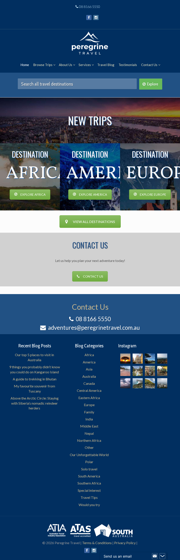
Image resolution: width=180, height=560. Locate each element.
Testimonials (128, 65)
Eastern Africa (89, 398)
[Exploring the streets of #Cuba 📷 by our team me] (162, 371)
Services (85, 65)
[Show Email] (155, 556)
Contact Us (149, 65)
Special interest (89, 490)
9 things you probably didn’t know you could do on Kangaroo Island (34, 369)
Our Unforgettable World (89, 455)
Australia (89, 376)
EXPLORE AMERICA (93, 194)
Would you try (89, 505)
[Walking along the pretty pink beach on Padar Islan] (125, 371)
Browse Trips (42, 65)
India (89, 419)
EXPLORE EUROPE (153, 194)
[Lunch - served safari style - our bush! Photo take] (150, 359)
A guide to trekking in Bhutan (34, 379)
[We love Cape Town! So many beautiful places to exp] (138, 383)
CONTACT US (93, 276)
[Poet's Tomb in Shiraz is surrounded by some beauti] (138, 371)
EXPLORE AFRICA (33, 194)
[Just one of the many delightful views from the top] (162, 359)
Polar (89, 462)
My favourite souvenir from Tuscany (34, 388)
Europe (89, 405)
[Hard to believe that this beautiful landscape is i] (150, 383)
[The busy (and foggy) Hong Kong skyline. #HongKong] (162, 383)
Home (24, 65)
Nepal (89, 433)
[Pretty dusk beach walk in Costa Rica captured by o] (125, 383)
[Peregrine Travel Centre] (90, 41)
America (89, 362)
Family (89, 412)
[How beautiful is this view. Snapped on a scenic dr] (150, 371)
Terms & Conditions (97, 543)
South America (89, 476)
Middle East (89, 426)
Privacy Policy (125, 543)
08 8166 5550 (89, 6)
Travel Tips (89, 497)
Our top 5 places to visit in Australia (34, 357)
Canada (89, 383)
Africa (89, 355)
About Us (65, 65)
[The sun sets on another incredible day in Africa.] (125, 359)
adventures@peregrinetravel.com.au (94, 327)
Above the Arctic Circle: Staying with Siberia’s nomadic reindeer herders (35, 403)
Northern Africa (89, 440)
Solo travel (89, 469)
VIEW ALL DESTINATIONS (94, 221)
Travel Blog (105, 65)
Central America (89, 390)
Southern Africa (89, 483)
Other (89, 447)
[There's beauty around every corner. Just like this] (138, 359)
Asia (89, 369)
